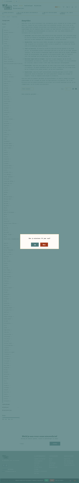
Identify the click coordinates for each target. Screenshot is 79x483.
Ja (35, 245)
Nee (44, 245)
